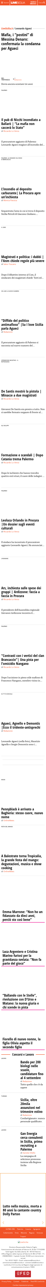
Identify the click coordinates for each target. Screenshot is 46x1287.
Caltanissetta (8, 1233)
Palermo (20, 1229)
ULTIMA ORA (10, 1229)
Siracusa (40, 1233)
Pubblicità (24, 1281)
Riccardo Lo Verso (11, 131)
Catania (28, 1229)
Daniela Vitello (29, 1152)
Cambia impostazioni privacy (23, 1285)
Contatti (16, 1281)
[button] (3, 1223)
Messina (24, 1233)
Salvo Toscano (9, 264)
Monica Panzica (10, 200)
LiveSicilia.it (7, 28)
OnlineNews (8, 820)
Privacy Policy (6, 1281)
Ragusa (31, 1233)
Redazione (18, 80)
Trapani (23, 1236)
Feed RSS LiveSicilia (37, 1281)
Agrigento (36, 1229)
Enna (17, 1233)
